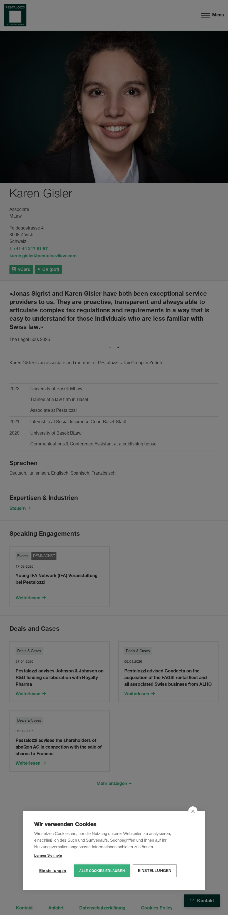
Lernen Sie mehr (48, 855)
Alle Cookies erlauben (102, 871)
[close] (192, 811)
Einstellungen (52, 871)
